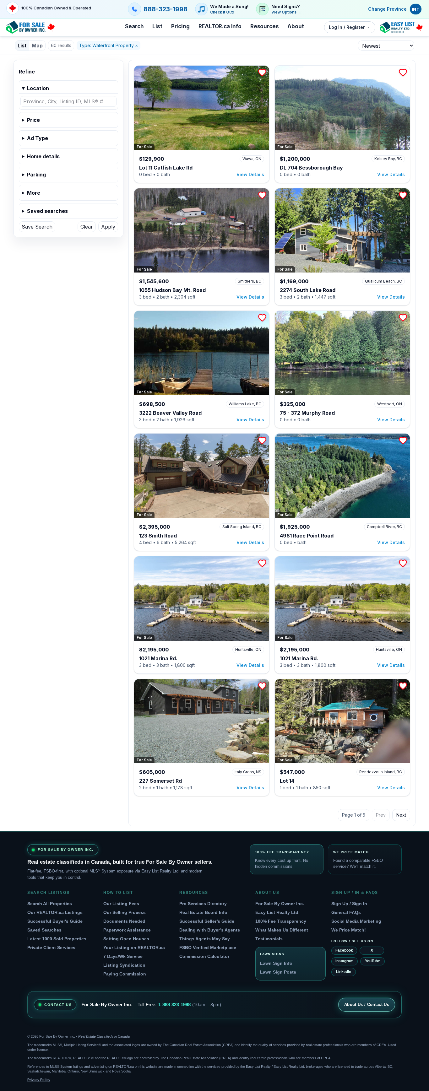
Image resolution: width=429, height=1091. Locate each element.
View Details (250, 174)
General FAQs (346, 912)
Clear (86, 227)
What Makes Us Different (281, 929)
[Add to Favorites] (262, 72)
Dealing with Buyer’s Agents (209, 929)
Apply (108, 227)
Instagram (344, 961)
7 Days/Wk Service (123, 956)
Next (401, 815)
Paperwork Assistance (127, 929)
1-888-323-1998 (174, 1004)
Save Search (37, 227)
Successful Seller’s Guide (206, 921)
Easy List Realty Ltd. (277, 912)
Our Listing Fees (121, 903)
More (33, 193)
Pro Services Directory (203, 903)
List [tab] (22, 45)
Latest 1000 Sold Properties (56, 938)
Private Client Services (51, 947)
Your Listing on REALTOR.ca (134, 947)
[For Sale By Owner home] (30, 27)
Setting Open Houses (126, 938)
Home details (43, 156)
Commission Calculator (204, 956)
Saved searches (47, 211)
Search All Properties (49, 903)
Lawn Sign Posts (278, 972)
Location (38, 88)
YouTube (372, 961)
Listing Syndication (124, 965)
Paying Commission (124, 973)
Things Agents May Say (204, 938)
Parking (36, 174)
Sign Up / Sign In (349, 903)
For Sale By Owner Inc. (279, 903)
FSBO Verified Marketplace (207, 947)
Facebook (344, 950)
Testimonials (269, 938)
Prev (381, 815)
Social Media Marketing (356, 921)
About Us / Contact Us (366, 1004)
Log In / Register (347, 27)
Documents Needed (124, 921)
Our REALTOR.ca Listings (55, 912)
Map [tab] (37, 45)
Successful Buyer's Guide (55, 921)
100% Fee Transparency (280, 921)
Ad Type (37, 138)
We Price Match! (348, 929)
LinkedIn (343, 971)
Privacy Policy (38, 1080)
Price (33, 120)
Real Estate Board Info (203, 912)
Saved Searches (44, 929)
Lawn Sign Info (276, 963)
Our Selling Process (124, 912)
